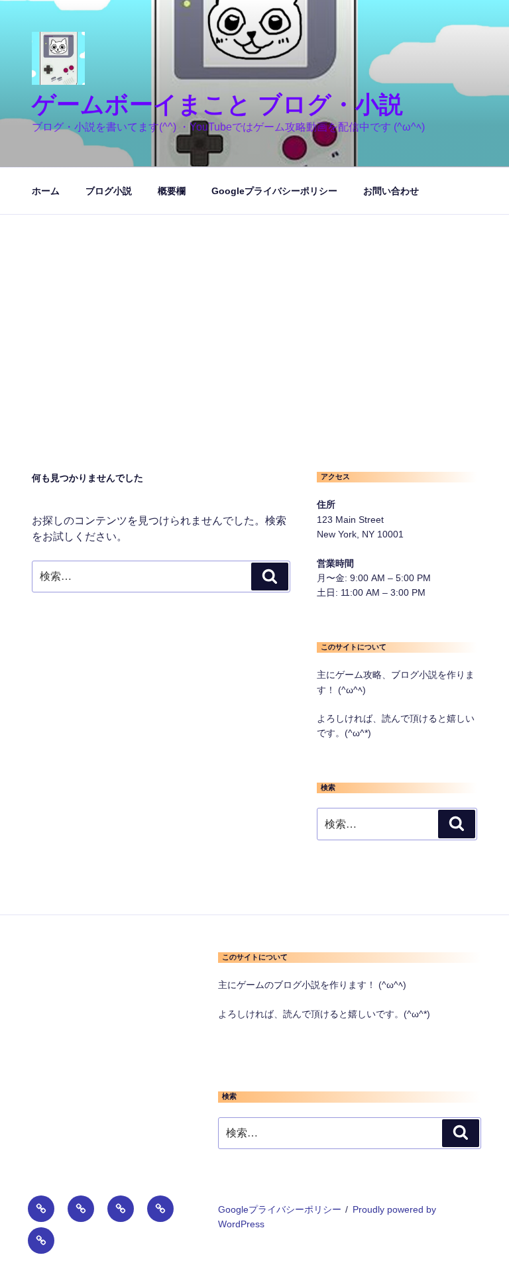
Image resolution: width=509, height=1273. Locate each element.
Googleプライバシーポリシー (274, 191)
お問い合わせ (391, 191)
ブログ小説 (108, 191)
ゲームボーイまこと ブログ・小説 (217, 104)
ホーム (46, 191)
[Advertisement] (254, 314)
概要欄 (172, 191)
